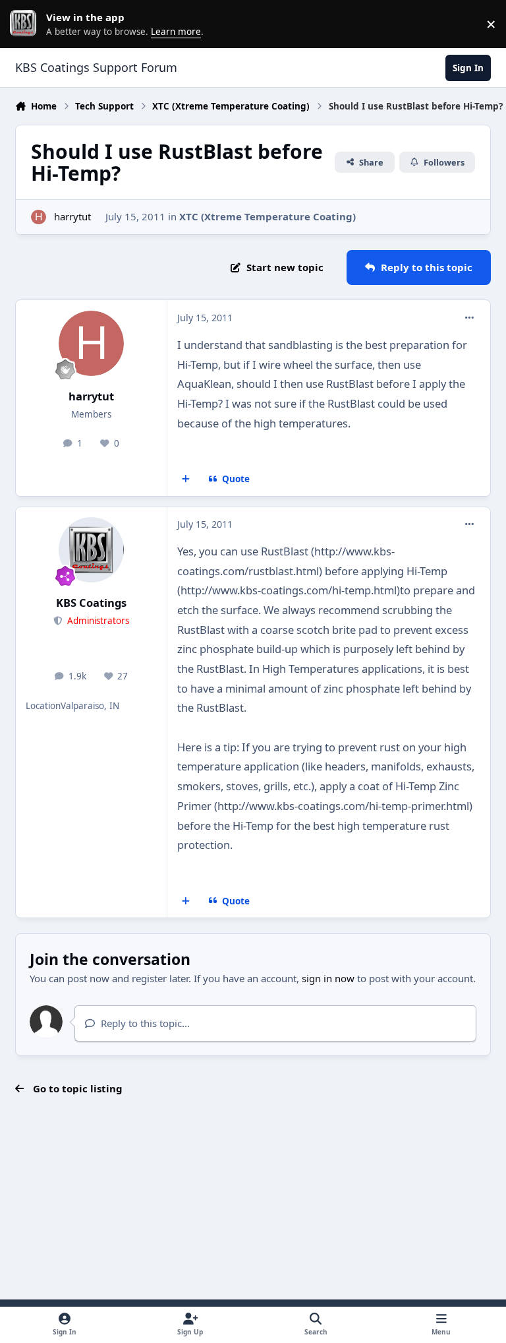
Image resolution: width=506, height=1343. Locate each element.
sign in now (328, 978)
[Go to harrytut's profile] (38, 217)
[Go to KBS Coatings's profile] (91, 549)
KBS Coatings (91, 602)
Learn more (26, 23)
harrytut (72, 216)
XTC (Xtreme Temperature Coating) (267, 216)
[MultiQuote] (186, 479)
